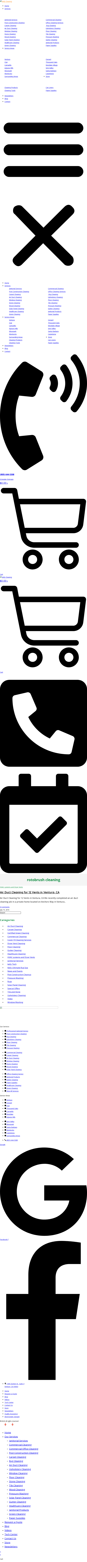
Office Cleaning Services (54, 23)
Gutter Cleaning (14, 950)
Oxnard (48, 59)
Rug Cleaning (51, 25)
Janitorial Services (11, 20)
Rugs (9, 981)
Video (10, 998)
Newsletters (9, 96)
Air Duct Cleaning (15, 926)
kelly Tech (11, 964)
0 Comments (5, 907)
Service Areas (9, 48)
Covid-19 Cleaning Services (19, 940)
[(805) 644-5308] (43, 470)
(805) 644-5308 (7, 474)
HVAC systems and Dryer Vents (11, 887)
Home (7, 6)
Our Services (11, 1436)
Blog (6, 99)
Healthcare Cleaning (16, 954)
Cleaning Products (11, 87)
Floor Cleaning (13, 947)
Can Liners (49, 87)
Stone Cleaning (17, 1481)
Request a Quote (13, 1522)
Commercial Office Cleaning (23, 1448)
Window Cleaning (18, 1473)
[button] (43, 192)
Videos (8, 1530)
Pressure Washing (15, 978)
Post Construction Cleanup (19, 974)
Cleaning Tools (10, 90)
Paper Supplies (51, 90)
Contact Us (10, 1538)
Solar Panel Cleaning (16, 985)
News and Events (15, 971)
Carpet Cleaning (10, 25)
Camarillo (8, 65)
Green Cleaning (17, 1513)
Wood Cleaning (17, 1489)
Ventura (7, 59)
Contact (7, 101)
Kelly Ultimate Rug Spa (17, 967)
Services (8, 9)
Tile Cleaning (16, 1485)
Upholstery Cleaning (16, 995)
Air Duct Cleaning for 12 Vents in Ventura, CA (29, 892)
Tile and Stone (13, 992)
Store (48, 76)
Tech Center (11, 1534)
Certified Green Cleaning (18, 933)
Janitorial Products (19, 1509)
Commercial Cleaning (53, 20)
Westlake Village (52, 65)
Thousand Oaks (51, 62)
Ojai (6, 62)
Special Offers (13, 988)
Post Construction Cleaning (14, 23)
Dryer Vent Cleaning (16, 943)
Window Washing (15, 1002)
